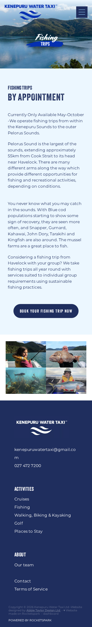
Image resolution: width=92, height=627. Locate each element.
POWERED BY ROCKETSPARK (30, 620)
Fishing (22, 507)
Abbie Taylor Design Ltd (43, 610)
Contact (22, 581)
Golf (18, 523)
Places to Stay (28, 531)
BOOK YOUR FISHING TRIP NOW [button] (46, 311)
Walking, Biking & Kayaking (42, 515)
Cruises (21, 499)
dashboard (51, 614)
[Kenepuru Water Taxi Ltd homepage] (40, 12)
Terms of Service (31, 589)
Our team (24, 565)
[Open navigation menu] (82, 12)
